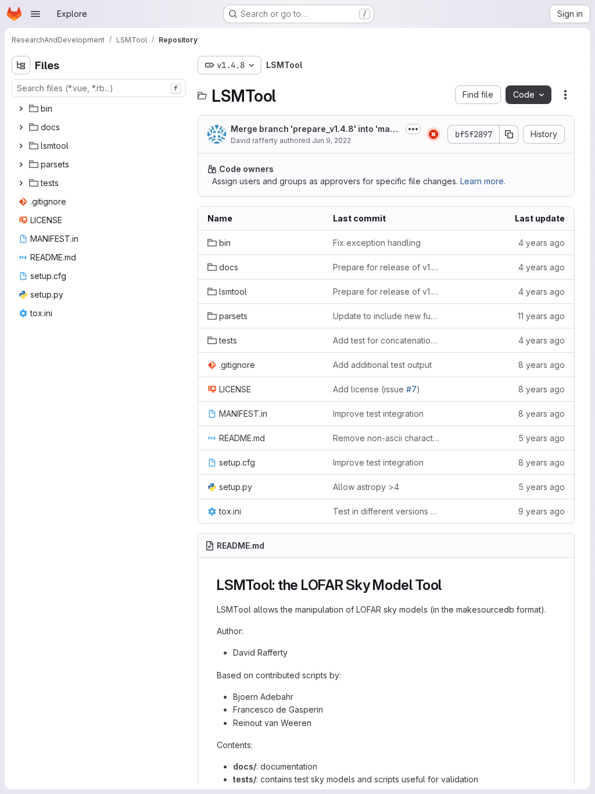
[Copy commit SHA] (509, 134)
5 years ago (541, 438)
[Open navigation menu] (35, 14)
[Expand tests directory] (21, 183)
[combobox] (99, 88)
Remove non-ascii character (386, 438)
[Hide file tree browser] (21, 65)
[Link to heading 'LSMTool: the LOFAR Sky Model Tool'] (449, 585)
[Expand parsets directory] (21, 164)
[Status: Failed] (433, 134)
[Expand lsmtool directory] (21, 146)
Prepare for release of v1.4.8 (386, 267)
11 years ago (541, 316)
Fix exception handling (377, 243)
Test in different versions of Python (386, 511)
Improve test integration (378, 414)
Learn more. (483, 181)
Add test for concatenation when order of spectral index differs (386, 340)
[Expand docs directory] (21, 127)
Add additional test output (382, 365)
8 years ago (541, 365)
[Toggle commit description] (413, 129)
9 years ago (541, 511)
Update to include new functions (386, 316)
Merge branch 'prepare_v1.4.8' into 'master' (314, 129)
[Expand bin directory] (21, 109)
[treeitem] (100, 108)
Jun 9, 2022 (331, 140)
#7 (411, 389)
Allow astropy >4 (366, 487)
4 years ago (541, 243)
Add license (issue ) (376, 389)
